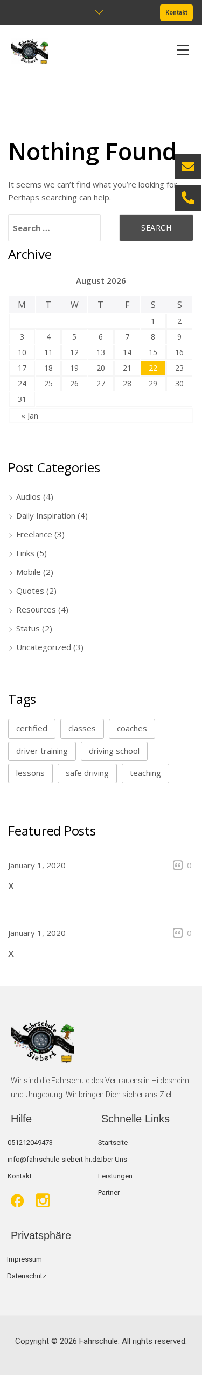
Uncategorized (43, 647)
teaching (145, 772)
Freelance (34, 534)
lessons (30, 772)
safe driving (87, 772)
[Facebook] (17, 1200)
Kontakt (176, 12)
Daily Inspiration (45, 515)
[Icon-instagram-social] (43, 1200)
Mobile (28, 571)
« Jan (29, 415)
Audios (28, 496)
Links (25, 553)
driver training (42, 750)
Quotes (30, 590)
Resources (36, 609)
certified (31, 728)
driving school (114, 750)
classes (82, 728)
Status (28, 628)
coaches (132, 728)
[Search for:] (54, 227)
